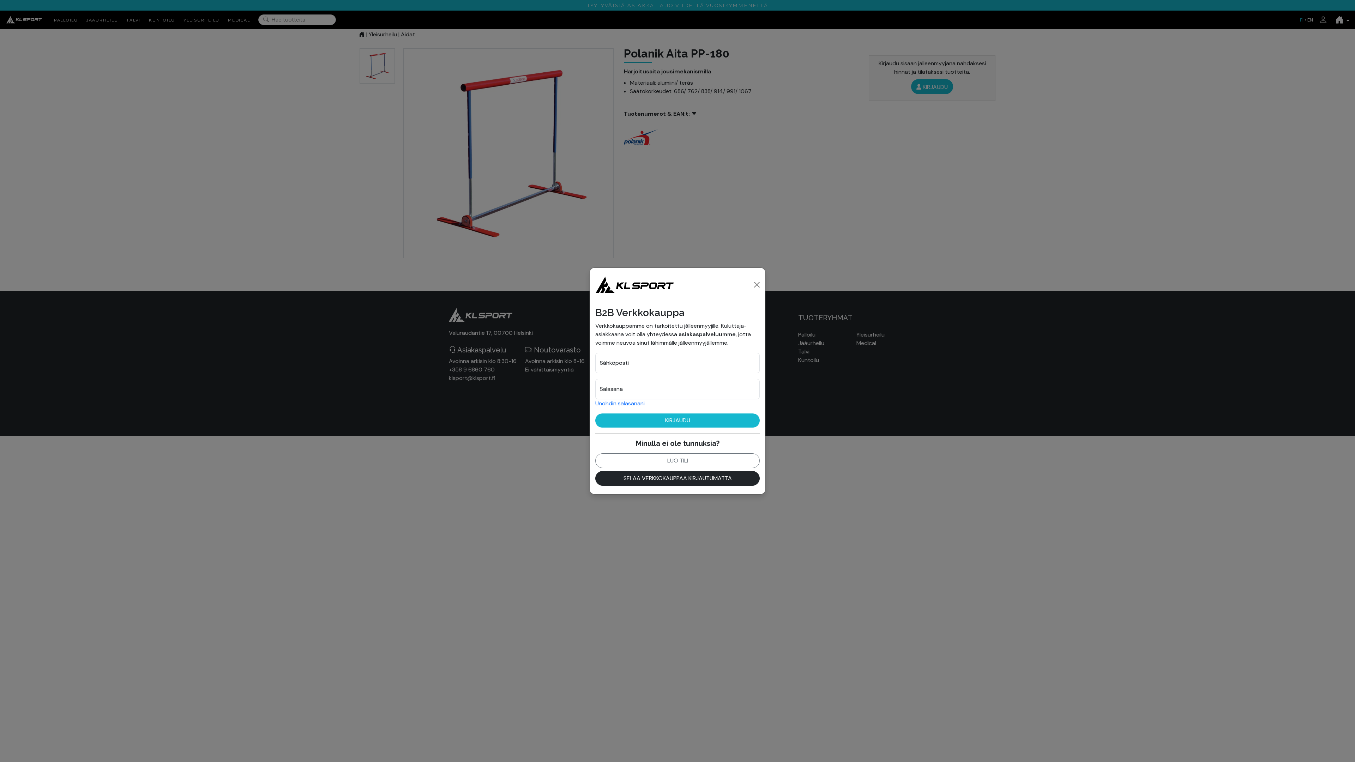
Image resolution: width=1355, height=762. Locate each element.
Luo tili (677, 460)
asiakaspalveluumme (707, 334)
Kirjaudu (677, 420)
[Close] (757, 284)
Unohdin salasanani (620, 403)
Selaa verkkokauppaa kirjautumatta (678, 478)
